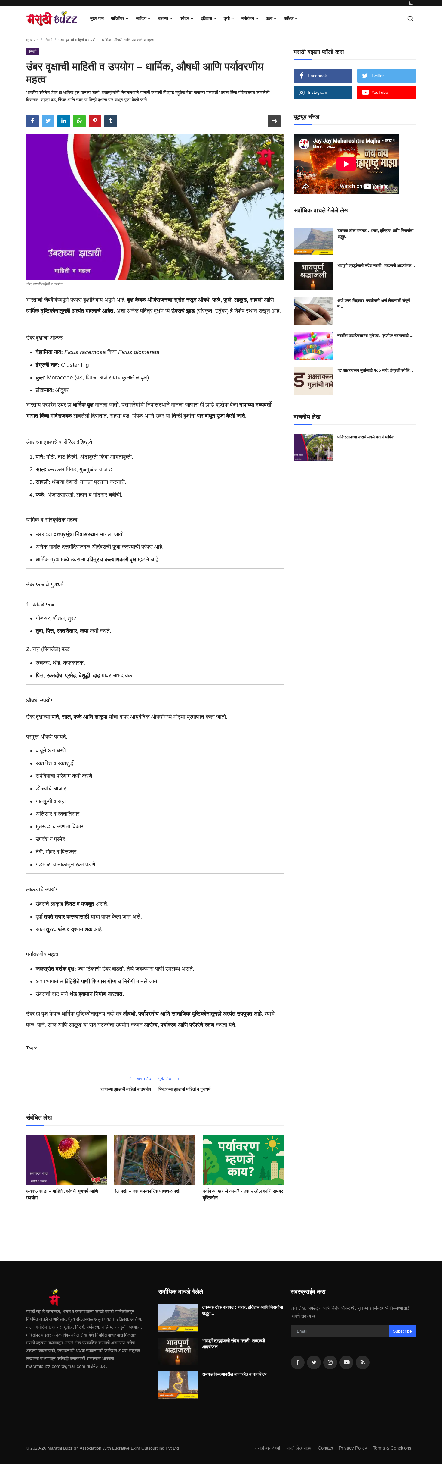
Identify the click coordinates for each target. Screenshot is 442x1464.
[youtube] (346, 1362)
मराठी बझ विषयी (267, 1447)
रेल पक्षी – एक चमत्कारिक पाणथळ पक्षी (147, 1191)
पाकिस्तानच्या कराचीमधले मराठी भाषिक (365, 437)
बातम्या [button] (163, 18)
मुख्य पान (97, 18)
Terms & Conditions (392, 1447)
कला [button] (269, 18)
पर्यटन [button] (184, 18)
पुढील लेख (165, 1079)
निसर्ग (48, 40)
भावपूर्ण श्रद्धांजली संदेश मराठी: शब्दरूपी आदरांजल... (376, 265)
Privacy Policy (353, 1447)
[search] (410, 18)
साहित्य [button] (141, 18)
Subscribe (402, 1331)
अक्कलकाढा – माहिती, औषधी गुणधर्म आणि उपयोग (62, 1194)
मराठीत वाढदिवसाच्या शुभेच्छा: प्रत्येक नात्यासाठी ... (375, 335)
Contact (325, 1447)
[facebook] (298, 1362)
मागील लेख (143, 1079)
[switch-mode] (411, 3)
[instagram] (330, 1362)
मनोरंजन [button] (247, 18)
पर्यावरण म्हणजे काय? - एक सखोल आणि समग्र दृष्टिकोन (243, 1194)
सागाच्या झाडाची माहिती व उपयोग (125, 1089)
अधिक (288, 18)
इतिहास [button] (206, 18)
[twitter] (314, 1362)
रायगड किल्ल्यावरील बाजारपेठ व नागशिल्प (234, 1374)
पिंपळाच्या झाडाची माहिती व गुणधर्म (184, 1089)
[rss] (363, 1362)
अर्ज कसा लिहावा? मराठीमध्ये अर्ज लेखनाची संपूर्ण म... (373, 303)
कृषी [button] (227, 18)
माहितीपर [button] (117, 18)
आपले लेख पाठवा (299, 1447)
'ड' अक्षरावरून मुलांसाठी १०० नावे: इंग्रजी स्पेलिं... (375, 370)
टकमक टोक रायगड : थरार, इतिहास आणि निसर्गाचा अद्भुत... (375, 233)
